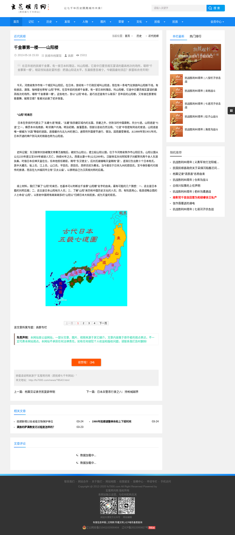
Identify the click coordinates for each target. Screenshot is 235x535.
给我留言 (124, 481)
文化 (139, 21)
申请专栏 (152, 481)
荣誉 (121, 21)
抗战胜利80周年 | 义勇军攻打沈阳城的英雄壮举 (201, 162)
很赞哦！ (84, 362)
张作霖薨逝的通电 (184, 203)
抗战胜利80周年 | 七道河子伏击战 (193, 209)
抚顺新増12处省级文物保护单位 (35, 421)
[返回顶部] (227, 477)
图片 (103, 21)
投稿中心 (138, 481)
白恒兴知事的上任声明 (186, 185)
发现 (67, 21)
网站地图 (111, 481)
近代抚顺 (153, 35)
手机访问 (166, 481)
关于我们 (97, 481)
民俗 (157, 21)
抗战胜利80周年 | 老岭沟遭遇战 (192, 191)
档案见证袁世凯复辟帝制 (40, 391)
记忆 (31, 21)
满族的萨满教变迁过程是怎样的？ (36, 426)
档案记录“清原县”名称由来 (189, 173)
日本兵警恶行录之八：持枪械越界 (117, 391)
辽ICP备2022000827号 (135, 527)
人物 (85, 21)
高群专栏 (41, 327)
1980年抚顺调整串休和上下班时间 (111, 421)
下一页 (103, 323)
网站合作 (83, 481)
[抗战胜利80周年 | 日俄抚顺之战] (195, 68)
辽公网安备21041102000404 (102, 527)
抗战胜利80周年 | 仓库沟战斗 (190, 179)
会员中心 (216, 21)
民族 (175, 21)
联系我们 (69, 481)
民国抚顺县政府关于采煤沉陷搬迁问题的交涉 (200, 167)
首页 (16, 21)
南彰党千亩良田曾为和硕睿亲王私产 (195, 197)
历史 (49, 21)
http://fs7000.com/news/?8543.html (49, 380)
